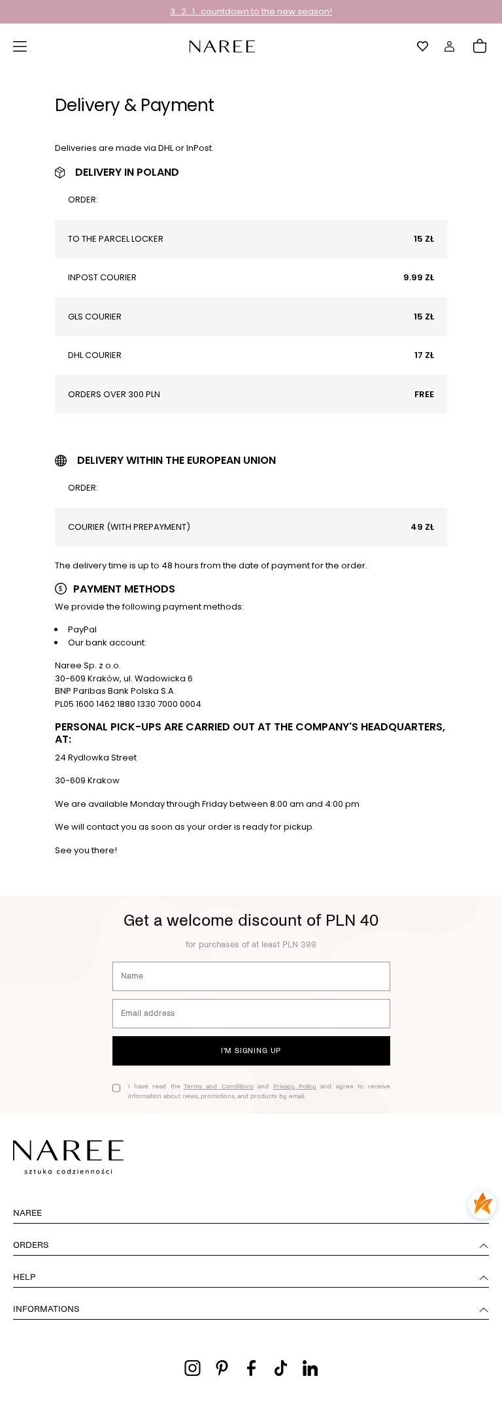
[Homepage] (222, 45)
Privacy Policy (294, 1086)
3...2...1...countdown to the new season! (251, 11)
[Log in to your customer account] (449, 46)
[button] (20, 46)
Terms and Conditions (219, 1086)
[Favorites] (423, 46)
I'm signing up (251, 1050)
